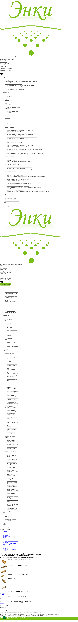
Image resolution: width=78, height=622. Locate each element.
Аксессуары (7, 95)
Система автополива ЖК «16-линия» (14, 144)
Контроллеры (5, 542)
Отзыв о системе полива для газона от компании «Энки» (19, 183)
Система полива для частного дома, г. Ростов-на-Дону (18, 184)
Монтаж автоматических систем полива (13, 84)
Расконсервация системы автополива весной (16, 89)
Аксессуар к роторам (11, 116)
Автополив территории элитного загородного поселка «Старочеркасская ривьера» (24, 149)
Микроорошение (8, 112)
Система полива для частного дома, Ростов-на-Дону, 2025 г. (19, 178)
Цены (4, 192)
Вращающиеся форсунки (10, 96)
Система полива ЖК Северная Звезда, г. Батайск (17, 146)
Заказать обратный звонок (6, 68)
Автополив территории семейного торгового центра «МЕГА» (20, 169)
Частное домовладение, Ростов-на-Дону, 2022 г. (17, 180)
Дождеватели (7, 99)
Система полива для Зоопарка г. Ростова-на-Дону (17, 135)
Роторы (4, 545)
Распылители (5, 548)
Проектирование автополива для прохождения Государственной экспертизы (21, 81)
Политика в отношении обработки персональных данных (12, 617)
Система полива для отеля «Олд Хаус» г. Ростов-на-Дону (18, 158)
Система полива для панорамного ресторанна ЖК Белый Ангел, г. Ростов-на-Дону (24, 187)
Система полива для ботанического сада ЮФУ (16, 133)
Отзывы (4, 202)
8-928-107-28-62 (3, 62)
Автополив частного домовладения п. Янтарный (17, 190)
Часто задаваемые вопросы (10, 198)
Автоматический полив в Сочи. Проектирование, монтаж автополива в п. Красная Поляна (26, 176)
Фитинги (6, 122)
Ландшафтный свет (9, 82)
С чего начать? (8, 197)
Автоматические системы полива (12, 201)
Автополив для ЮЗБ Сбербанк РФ (14, 131)
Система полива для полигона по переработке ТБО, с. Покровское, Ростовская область (25, 153)
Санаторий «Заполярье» (12, 160)
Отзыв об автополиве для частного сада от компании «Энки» (20, 188)
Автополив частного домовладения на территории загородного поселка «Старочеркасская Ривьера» (28, 191)
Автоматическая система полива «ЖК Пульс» (16, 142)
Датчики (6, 97)
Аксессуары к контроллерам (13, 111)
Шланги (6, 123)
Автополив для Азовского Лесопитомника (16, 168)
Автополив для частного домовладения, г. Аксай (17, 175)
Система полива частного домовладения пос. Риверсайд (19, 182)
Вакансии (7, 206)
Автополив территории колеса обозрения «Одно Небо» (18, 138)
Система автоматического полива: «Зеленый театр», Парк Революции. (22, 137)
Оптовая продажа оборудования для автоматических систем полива (19, 85)
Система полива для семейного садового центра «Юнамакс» (19, 167)
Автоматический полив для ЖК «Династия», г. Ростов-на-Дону (20, 145)
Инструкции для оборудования (11, 199)
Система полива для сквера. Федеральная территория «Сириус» (20, 130)
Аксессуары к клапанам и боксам (13, 107)
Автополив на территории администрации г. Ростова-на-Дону (20, 134)
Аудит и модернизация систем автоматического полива (16, 90)
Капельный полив (8, 100)
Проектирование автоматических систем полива (15, 80)
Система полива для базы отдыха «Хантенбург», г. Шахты (19, 161)
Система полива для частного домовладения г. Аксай (18, 179)
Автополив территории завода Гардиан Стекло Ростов (18, 154)
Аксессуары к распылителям (12, 120)
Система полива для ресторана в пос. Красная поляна (18, 163)
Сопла (6, 103)
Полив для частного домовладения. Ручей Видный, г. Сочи (19, 173)
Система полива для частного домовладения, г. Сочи (18, 186)
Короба (6, 101)
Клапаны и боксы (6, 539)
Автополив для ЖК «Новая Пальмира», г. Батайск (17, 148)
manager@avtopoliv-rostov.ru (6, 64)
